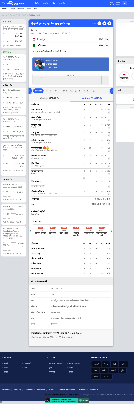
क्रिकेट (37, 3)
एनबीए (104, 370)
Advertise (6, 390)
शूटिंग (122, 370)
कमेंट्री (57, 90)
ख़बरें (35, 9)
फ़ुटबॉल (45, 3)
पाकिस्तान (92, 98)
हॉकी (114, 364)
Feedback (29, 390)
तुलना (95, 90)
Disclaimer (41, 390)
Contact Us (94, 390)
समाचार (86, 90)
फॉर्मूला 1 (96, 364)
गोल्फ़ (95, 370)
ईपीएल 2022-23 (75, 363)
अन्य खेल (62, 3)
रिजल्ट (29, 9)
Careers (82, 390)
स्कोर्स (13, 9)
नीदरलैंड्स (49, 98)
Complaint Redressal (67, 390)
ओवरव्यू (48, 90)
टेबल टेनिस (106, 377)
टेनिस (53, 3)
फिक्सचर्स (21, 9)
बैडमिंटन (123, 364)
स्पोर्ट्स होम (4, 15)
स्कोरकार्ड (38, 90)
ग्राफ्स (65, 90)
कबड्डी (113, 370)
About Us (17, 390)
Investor (52, 390)
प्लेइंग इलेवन (75, 90)
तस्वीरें (6, 372)
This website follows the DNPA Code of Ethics (62, 395)
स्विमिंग (96, 377)
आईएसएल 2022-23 (56, 363)
